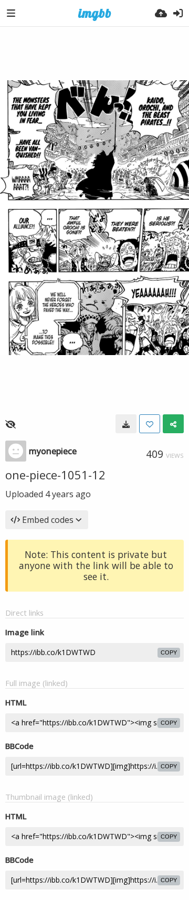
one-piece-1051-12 (55, 475)
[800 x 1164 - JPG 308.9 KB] (126, 423)
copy (169, 652)
